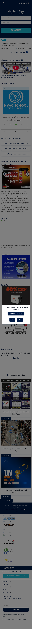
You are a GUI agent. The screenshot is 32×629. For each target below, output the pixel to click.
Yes (12, 320)
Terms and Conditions (16, 313)
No (20, 320)
